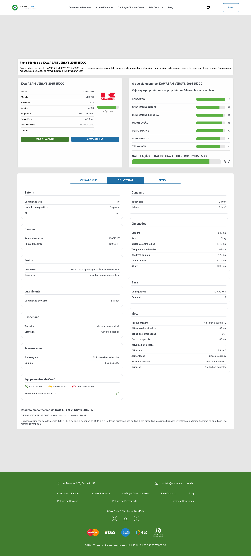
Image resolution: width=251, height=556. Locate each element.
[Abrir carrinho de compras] (208, 7)
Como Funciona (104, 7)
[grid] (125, 296)
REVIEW (162, 180)
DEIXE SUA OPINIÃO (45, 139)
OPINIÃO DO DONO (88, 180)
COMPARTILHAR (95, 139)
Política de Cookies (67, 501)
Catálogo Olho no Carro (131, 7)
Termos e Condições (182, 501)
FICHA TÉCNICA (125, 180)
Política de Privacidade (124, 501)
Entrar (231, 7)
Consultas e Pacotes (80, 7)
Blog (170, 7)
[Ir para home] (24, 7)
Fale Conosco (156, 7)
